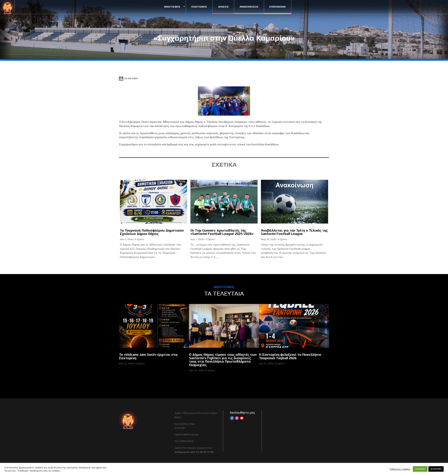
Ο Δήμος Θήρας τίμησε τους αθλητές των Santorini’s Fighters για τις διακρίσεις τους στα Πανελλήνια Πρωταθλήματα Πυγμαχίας (223, 360)
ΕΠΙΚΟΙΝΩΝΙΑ (277, 6)
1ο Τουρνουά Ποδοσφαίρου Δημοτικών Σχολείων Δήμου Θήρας (152, 232)
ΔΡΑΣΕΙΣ (223, 6)
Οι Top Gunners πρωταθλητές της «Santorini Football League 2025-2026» (221, 232)
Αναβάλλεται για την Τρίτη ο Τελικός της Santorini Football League (294, 232)
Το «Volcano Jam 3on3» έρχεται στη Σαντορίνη (148, 356)
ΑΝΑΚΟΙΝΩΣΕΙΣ (249, 6)
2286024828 (186, 441)
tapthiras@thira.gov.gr (186, 434)
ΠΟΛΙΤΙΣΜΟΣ (199, 6)
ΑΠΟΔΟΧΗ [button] (420, 469)
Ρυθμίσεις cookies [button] (400, 468)
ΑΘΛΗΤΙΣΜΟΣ (172, 6)
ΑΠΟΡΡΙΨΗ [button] (436, 469)
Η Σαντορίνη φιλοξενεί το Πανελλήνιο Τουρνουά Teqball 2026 (290, 356)
